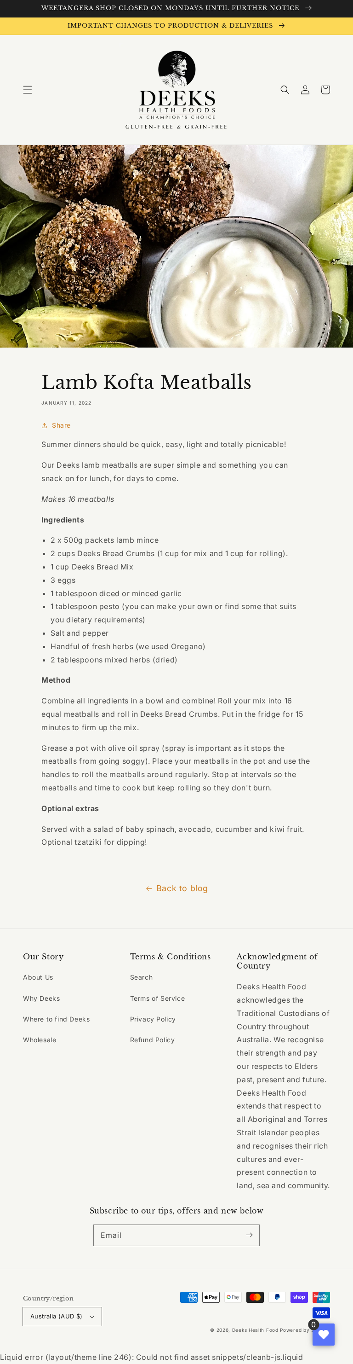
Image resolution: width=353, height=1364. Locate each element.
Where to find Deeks (56, 1019)
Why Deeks (41, 998)
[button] (27, 90)
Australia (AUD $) (56, 1316)
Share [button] (61, 425)
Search (141, 977)
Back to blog (182, 888)
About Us (38, 977)
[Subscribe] (249, 1235)
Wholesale (39, 1040)
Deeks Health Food (255, 1330)
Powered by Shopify (305, 1330)
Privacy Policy (153, 1019)
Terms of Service (157, 998)
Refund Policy (152, 1040)
